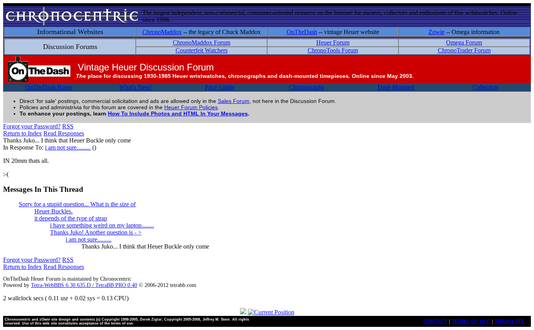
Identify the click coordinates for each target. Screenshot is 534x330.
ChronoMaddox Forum (201, 42)
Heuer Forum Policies (191, 107)
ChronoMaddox (162, 32)
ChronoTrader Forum (464, 50)
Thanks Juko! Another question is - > (96, 232)
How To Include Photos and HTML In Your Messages (178, 113)
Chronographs (306, 87)
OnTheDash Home (48, 87)
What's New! (135, 87)
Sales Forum (233, 101)
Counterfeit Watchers (202, 50)
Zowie (436, 32)
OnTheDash (302, 32)
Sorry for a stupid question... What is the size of (77, 204)
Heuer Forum (332, 42)
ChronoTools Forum (333, 50)
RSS (67, 126)
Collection (485, 87)
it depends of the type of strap (70, 218)
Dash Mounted (396, 87)
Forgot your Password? (32, 126)
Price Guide (219, 87)
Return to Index (22, 133)
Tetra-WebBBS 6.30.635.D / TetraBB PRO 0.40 (84, 285)
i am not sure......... (68, 147)
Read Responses (63, 133)
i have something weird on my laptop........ (102, 225)
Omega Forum (464, 42)
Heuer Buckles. (53, 211)
